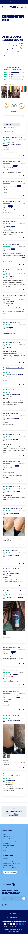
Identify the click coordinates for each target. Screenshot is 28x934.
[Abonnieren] (23, 898)
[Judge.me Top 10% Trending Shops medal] (22, 106)
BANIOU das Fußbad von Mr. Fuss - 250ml (14, 591)
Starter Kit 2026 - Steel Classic (14, 137)
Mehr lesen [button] (6, 359)
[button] (7, 72)
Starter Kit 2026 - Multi (12, 221)
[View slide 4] (17, 820)
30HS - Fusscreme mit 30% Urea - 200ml (13, 270)
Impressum (5, 858)
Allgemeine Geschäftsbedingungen (11, 868)
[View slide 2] (13, 820)
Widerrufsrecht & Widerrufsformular (11, 863)
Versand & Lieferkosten (8, 865)
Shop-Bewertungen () (10, 127)
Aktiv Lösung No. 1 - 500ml (13, 161)
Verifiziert (13, 111)
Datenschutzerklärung (8, 861)
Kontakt (4, 850)
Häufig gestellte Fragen (8, 836)
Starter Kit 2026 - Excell (12, 413)
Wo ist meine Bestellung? (9, 845)
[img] (14, 67)
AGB (19, 929)
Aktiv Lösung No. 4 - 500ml (13, 569)
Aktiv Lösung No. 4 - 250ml (13, 322)
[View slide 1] (11, 820)
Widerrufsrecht (6, 929)
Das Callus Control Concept (9, 841)
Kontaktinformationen (11, 931)
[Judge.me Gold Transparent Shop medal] (6, 106)
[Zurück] (2, 2)
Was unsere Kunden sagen (9, 838)
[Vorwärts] (26, 2)
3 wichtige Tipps (7, 843)
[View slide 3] (15, 820)
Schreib (16, 813)
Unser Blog (5, 848)
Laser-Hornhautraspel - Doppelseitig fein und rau (14, 296)
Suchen (4, 834)
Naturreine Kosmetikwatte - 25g (14, 244)
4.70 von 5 (18, 67)
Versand (22, 929)
